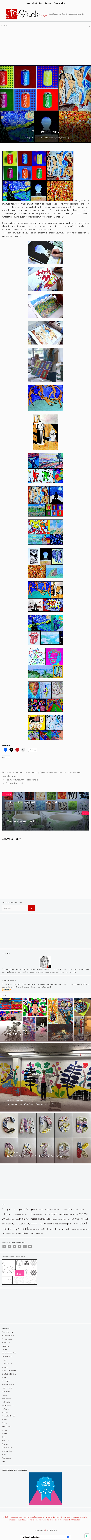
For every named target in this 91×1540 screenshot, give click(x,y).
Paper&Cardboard (8, 1416)
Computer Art (7, 1363)
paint (79, 772)
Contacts (48, 3)
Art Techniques (7, 1339)
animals (52, 1209)
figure (42, 772)
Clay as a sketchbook (14, 783)
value (68, 1229)
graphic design (72, 1214)
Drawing (5, 1367)
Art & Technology (8, 1335)
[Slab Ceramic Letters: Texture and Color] (45, 1162)
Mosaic (4, 1395)
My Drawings (6, 1402)
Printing (4, 1433)
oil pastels (71, 772)
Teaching (65, 137)
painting (15, 1224)
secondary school (10, 776)
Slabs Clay (5, 1440)
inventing (24, 1218)
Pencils (4, 1423)
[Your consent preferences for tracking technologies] (87, 1536)
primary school (77, 1223)
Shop (41, 3)
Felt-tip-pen (6, 1381)
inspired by (51, 772)
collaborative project (70, 1209)
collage (82, 1209)
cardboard (5, 1346)
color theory (8, 1214)
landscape (34, 1218)
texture (62, 1229)
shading (31, 1229)
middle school (58, 1219)
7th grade (20, 1209)
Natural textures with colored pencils (22, 779)
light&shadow (45, 1219)
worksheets (21, 1233)
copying (35, 772)
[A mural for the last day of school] (45, 1110)
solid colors (46, 1229)
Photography (6, 1426)
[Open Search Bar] (89, 26)
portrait (44, 1224)
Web (3, 1461)
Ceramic (5, 1349)
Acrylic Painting (7, 1332)
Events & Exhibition (9, 1374)
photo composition (35, 1224)
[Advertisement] (45, 47)
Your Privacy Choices (53, 1537)
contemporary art (24, 772)
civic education (7, 1356)
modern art (61, 772)
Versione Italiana (59, 3)
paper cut (24, 1223)
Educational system (51, 137)
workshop (30, 1233)
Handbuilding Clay (8, 1384)
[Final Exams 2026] (45, 1040)
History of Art (7, 1388)
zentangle (39, 1233)
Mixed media (6, 1391)
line (53, 1219)
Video (4, 1454)
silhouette (37, 1229)
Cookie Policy (51, 1530)
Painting (4, 1412)
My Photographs (8, 1405)
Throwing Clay (7, 1447)
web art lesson (11, 1233)
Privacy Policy (39, 1530)
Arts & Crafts (6, 1342)
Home (28, 3)
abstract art (11, 772)
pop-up (4, 1430)
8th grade (32, 1209)
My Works (5, 1409)
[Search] (31, 908)
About (34, 3)
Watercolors (6, 1458)
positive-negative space (57, 1224)
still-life (54, 1229)
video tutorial (75, 1229)
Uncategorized (7, 1451)
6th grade (8, 1209)
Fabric (4, 1377)
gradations (62, 1214)
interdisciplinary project (12, 1219)
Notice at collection (31, 1537)
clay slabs (56, 1209)
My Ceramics (6, 1398)
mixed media (68, 1219)
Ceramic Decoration (9, 1353)
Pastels (4, 1419)
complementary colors (21, 1214)
